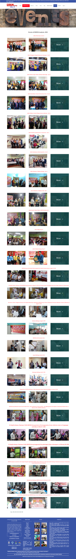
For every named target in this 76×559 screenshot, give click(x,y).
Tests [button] (36, 5)
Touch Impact (51, 556)
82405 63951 (48, 0)
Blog (44, 5)
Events (55, 5)
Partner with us (27, 530)
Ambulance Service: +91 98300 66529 (14, 545)
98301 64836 (38, 0)
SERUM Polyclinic (49, 5)
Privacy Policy (27, 535)
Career (27, 529)
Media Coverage (27, 532)
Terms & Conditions (27, 534)
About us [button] (31, 5)
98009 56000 (57, 0)
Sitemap (27, 536)
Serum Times (27, 531)
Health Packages (27, 528)
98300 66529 (29, 0)
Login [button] (63, 5)
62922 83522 (13, 0)
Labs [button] (40, 5)
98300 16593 (66, 0)
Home (21, 5)
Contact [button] (59, 5)
